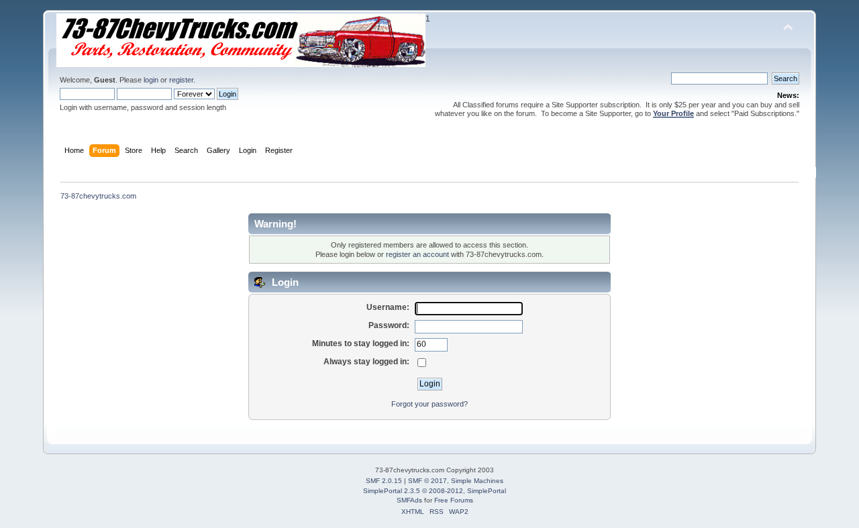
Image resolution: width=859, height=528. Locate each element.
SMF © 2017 (427, 480)
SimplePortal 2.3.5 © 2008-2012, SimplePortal (434, 490)
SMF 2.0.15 (384, 480)
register (181, 80)
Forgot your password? (429, 404)
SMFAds (409, 500)
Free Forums (453, 500)
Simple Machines (477, 480)
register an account (417, 254)
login (151, 80)
